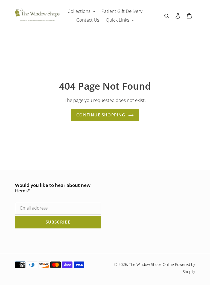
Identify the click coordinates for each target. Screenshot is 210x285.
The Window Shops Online (151, 264)
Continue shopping (100, 114)
